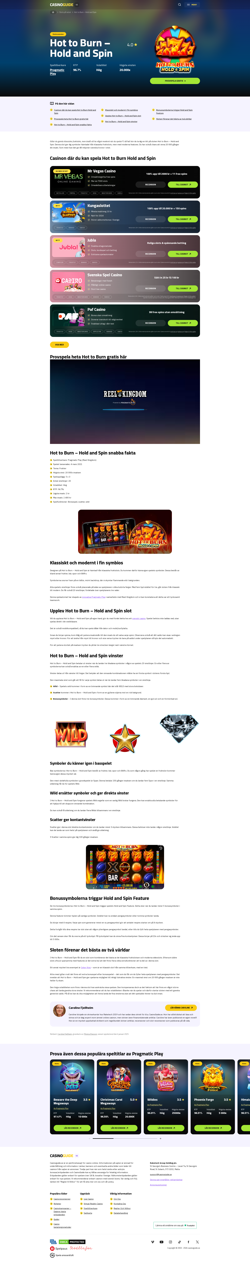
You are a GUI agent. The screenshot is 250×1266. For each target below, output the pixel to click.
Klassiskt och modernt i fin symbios (121, 110)
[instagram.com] (170, 1242)
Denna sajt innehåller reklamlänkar (166, 1179)
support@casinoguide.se (161, 1174)
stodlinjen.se (174, 193)
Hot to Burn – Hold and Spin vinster (121, 121)
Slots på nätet (65, 12)
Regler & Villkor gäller (190, 193)
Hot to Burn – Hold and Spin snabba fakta (73, 124)
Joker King (86, 967)
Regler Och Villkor (122, 1208)
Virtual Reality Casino (93, 1203)
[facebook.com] (188, 1242)
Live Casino (89, 1199)
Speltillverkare (90, 1208)
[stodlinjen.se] (80, 1248)
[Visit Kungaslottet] (68, 212)
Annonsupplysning (158, 1185)
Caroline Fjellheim (65, 1034)
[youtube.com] (161, 1242)
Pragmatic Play (57, 71)
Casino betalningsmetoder (62, 1225)
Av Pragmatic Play (61, 1108)
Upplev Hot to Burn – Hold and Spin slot (123, 115)
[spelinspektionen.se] (53, 1241)
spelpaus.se (181, 193)
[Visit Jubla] (68, 247)
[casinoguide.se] (62, 1255)
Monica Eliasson (90, 1034)
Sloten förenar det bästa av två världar (174, 119)
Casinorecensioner (62, 1199)
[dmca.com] (72, 1241)
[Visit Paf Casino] (68, 316)
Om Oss (117, 1199)
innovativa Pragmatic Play (93, 597)
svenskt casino (139, 618)
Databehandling (121, 1213)
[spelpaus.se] (58, 1248)
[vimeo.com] (152, 1242)
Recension (150, 184)
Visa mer (59, 345)
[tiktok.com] (179, 1242)
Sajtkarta (88, 1213)
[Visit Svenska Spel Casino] (68, 282)
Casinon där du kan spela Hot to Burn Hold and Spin (75, 112)
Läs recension (71, 1128)
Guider (56, 1219)
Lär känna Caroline (180, 1008)
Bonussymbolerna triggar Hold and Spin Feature (174, 112)
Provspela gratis (174, 81)
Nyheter (57, 1203)
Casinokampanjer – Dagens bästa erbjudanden (62, 1211)
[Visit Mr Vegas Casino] (68, 178)
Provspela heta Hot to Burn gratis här (71, 119)
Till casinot (182, 184)
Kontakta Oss (120, 1203)
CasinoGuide (53, 12)
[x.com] (197, 1242)
